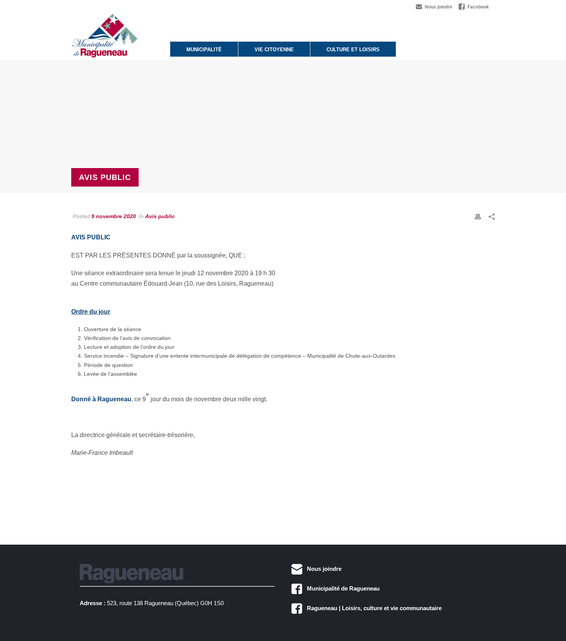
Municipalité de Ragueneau (341, 588)
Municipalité (204, 49)
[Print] (478, 216)
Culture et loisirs (353, 49)
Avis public (160, 216)
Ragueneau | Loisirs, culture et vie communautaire (372, 608)
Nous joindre (322, 568)
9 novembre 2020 (113, 216)
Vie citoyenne (274, 49)
